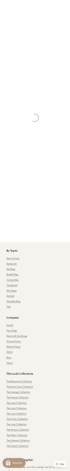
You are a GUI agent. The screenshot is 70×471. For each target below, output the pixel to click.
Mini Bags (12, 290)
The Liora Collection (17, 408)
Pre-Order (12, 330)
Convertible (13, 280)
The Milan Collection (17, 435)
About (10, 363)
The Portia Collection (17, 419)
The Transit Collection (17, 446)
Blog (9, 357)
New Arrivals (13, 258)
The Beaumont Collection (19, 381)
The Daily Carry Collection (20, 386)
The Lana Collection (17, 403)
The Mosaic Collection (18, 429)
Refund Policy (14, 346)
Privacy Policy (14, 341)
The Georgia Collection (18, 392)
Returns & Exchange (17, 336)
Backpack (12, 263)
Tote (9, 306)
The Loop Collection (17, 413)
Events (10, 325)
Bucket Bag (12, 274)
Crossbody (12, 285)
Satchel (10, 296)
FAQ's (10, 352)
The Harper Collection (18, 397)
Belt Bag (11, 269)
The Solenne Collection (18, 440)
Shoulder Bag (13, 301)
